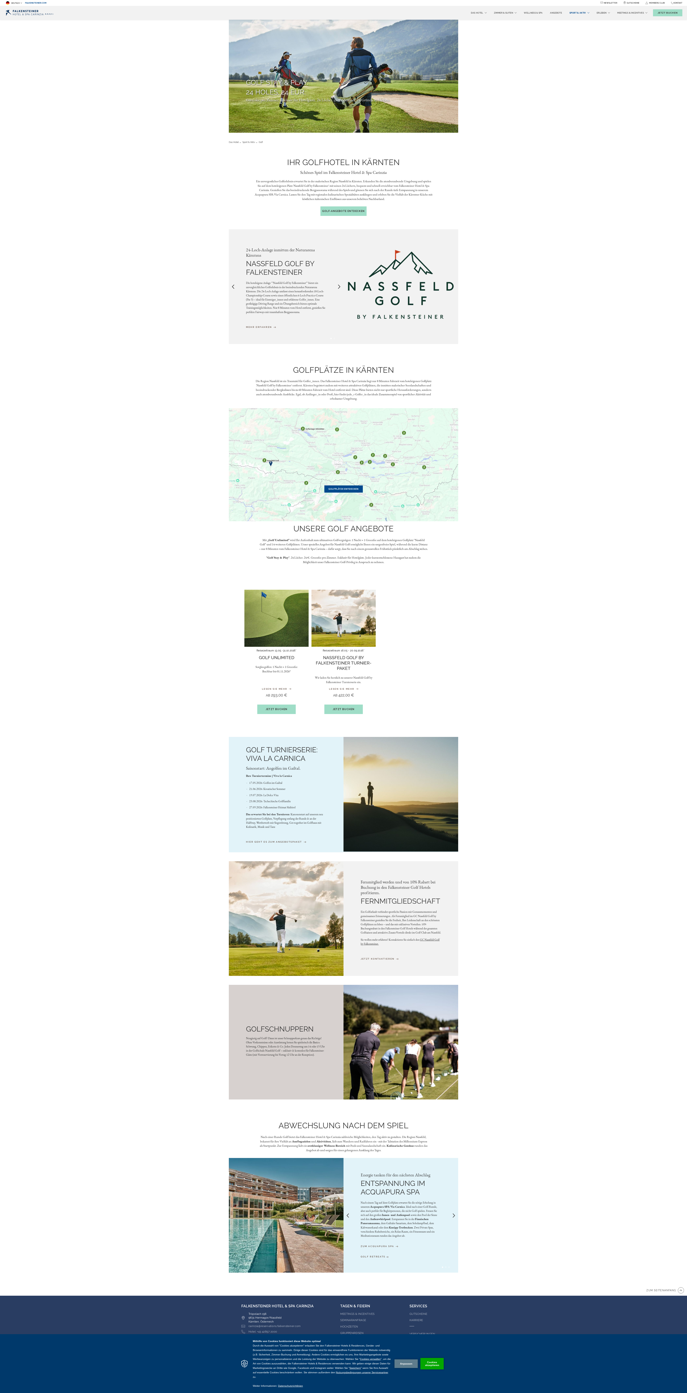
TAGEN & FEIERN (355, 1306)
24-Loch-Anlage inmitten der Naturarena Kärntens (280, 252)
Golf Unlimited (276, 657)
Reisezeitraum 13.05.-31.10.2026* (276, 650)
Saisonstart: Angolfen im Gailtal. (273, 768)
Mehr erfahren (259, 327)
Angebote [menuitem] (556, 13)
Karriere (416, 1320)
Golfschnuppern (280, 1029)
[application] (343, 1363)
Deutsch (15, 3)
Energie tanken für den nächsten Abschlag (395, 1175)
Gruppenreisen (352, 1333)
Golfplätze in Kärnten (343, 370)
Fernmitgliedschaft (400, 901)
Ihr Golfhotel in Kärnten (343, 162)
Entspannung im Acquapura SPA (393, 1187)
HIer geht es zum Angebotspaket (274, 841)
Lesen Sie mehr (275, 689)
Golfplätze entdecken (343, 489)
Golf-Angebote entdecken (343, 211)
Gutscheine (633, 3)
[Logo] (30, 12)
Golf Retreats (373, 1256)
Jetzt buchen (277, 709)
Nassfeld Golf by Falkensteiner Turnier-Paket (343, 663)
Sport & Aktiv (248, 142)
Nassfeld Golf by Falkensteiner (280, 267)
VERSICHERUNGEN (422, 1334)
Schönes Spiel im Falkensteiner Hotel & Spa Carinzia (343, 172)
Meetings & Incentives (357, 1314)
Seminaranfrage (353, 1320)
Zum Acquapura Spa (378, 1246)
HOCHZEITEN (349, 1326)
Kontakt (677, 3)
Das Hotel (234, 142)
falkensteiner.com (36, 3)
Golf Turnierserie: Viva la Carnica (282, 754)
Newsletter (610, 3)
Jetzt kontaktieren (378, 958)
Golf (261, 142)
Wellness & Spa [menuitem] (533, 13)
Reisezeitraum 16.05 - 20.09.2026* (343, 650)
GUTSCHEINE (418, 1314)
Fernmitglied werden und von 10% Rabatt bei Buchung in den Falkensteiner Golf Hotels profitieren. (398, 887)
